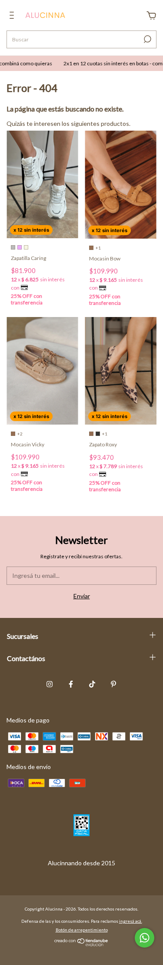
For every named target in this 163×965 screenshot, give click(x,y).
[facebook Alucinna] (70, 684)
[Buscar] (146, 39)
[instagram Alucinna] (49, 684)
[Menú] (13, 16)
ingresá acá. (130, 921)
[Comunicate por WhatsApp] (144, 938)
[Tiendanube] (81, 944)
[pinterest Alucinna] (113, 684)
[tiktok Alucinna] (92, 684)
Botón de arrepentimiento (82, 929)
